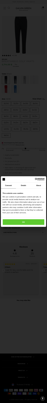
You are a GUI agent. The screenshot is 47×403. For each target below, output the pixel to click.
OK (23, 222)
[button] (42, 398)
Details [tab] (23, 185)
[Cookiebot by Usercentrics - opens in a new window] (34, 179)
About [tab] (38, 185)
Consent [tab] (8, 185)
